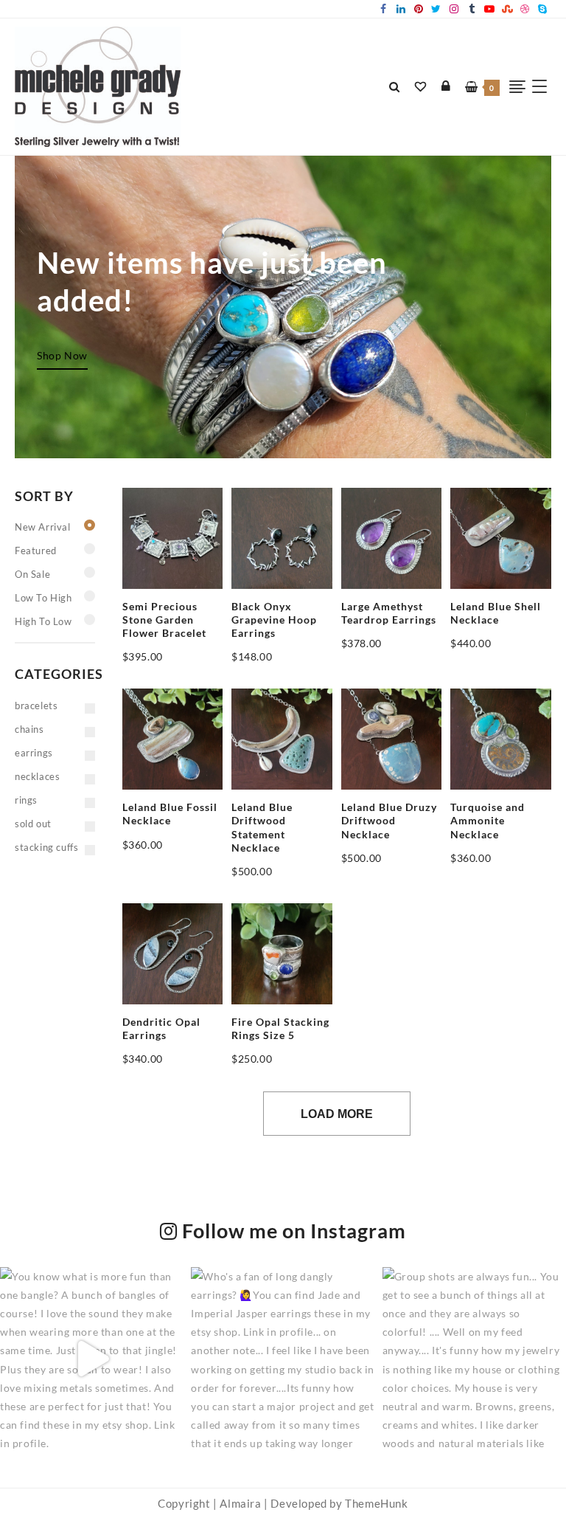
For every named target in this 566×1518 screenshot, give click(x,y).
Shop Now (62, 355)
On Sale (32, 574)
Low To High (43, 598)
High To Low (43, 621)
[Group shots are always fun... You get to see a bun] (474, 1359)
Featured (36, 550)
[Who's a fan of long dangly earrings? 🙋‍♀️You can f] (282, 1359)
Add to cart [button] (150, 663)
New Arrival (43, 527)
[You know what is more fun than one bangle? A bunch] (92, 1359)
